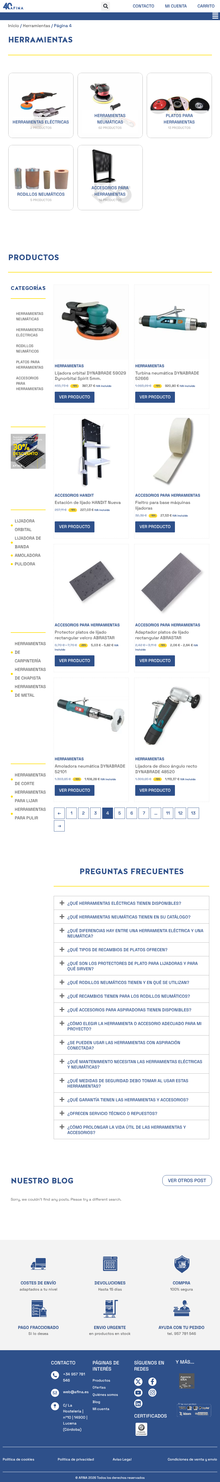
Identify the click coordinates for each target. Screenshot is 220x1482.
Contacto (143, 6)
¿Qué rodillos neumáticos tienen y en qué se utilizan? (128, 982)
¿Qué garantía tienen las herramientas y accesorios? (127, 1100)
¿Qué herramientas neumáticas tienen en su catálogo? (128, 917)
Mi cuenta (176, 6)
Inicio (13, 25)
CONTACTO (63, 1363)
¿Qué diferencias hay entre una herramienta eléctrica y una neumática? (135, 933)
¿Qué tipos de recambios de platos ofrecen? (117, 950)
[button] (105, 6)
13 (193, 813)
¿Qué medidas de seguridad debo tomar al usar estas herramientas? (127, 1083)
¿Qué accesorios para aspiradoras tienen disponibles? (129, 1010)
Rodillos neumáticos (27, 348)
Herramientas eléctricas (29, 332)
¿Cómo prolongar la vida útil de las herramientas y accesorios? (126, 1129)
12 (180, 813)
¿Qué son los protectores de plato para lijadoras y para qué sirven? (132, 966)
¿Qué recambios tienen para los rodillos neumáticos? (128, 996)
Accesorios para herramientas (29, 383)
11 (168, 813)
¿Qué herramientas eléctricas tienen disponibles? (124, 903)
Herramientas (36, 25)
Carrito (206, 6)
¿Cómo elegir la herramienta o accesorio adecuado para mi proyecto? (134, 1026)
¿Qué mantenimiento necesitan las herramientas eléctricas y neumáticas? (134, 1064)
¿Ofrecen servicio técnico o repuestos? (112, 1113)
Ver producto (74, 397)
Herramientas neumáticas (29, 316)
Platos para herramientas (29, 364)
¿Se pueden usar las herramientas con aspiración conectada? (123, 1045)
